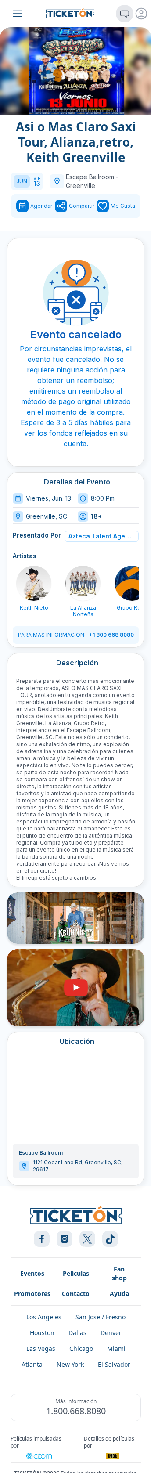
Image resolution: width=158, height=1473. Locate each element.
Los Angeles (43, 1317)
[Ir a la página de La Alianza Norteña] (83, 583)
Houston (42, 1333)
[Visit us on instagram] (64, 1239)
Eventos (32, 1273)
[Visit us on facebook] (42, 1239)
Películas (76, 1273)
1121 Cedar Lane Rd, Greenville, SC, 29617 (77, 1166)
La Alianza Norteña (83, 610)
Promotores (32, 1293)
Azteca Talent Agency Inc (100, 536)
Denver (111, 1333)
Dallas (77, 1333)
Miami (116, 1348)
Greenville (80, 185)
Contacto (76, 1293)
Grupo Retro (132, 607)
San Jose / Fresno (100, 1317)
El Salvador (114, 1364)
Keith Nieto (34, 607)
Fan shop (119, 1273)
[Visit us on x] (87, 1239)
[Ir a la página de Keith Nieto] (33, 583)
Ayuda (119, 1293)
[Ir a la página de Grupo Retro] (132, 583)
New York (70, 1364)
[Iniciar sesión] (141, 13)
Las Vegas (40, 1348)
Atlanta (32, 1364)
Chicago (81, 1348)
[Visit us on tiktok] (110, 1239)
